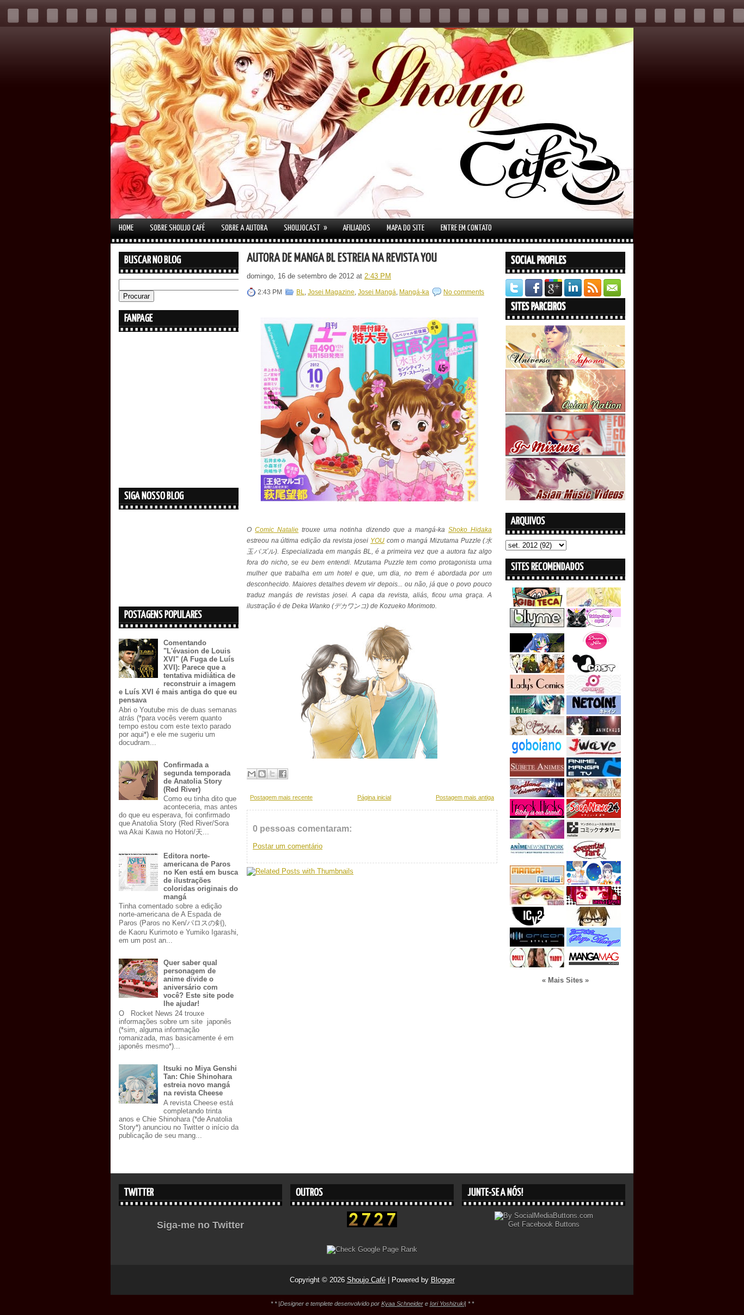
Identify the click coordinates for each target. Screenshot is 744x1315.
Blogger (443, 1280)
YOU (377, 540)
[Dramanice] (593, 650)
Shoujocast (305, 227)
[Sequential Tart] (593, 857)
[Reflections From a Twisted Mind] (537, 670)
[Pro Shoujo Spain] (593, 903)
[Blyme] (537, 625)
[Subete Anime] (537, 774)
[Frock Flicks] (537, 815)
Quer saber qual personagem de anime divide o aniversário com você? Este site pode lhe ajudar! (198, 983)
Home (126, 228)
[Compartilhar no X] (272, 773)
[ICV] (537, 923)
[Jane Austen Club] (537, 733)
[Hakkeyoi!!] (593, 923)
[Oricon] (537, 944)
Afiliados (356, 228)
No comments (463, 292)
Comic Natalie (276, 530)
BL (300, 292)
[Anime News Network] (537, 857)
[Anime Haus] (593, 733)
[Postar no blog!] (262, 773)
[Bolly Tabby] (537, 965)
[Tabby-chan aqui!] (593, 625)
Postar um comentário (287, 846)
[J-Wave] (593, 753)
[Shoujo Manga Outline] (537, 903)
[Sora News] (593, 815)
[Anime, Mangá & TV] (593, 774)
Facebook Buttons (551, 1224)
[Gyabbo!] (537, 650)
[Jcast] (593, 670)
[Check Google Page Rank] (372, 1249)
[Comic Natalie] (593, 836)
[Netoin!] (593, 712)
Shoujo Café (366, 1280)
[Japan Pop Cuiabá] (593, 691)
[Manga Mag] (593, 965)
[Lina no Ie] (593, 604)
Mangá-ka (414, 292)
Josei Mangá (377, 292)
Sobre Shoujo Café (177, 228)
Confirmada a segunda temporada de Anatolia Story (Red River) (196, 777)
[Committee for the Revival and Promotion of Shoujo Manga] (593, 944)
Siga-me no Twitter (200, 1225)
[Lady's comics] (537, 691)
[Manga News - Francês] (537, 882)
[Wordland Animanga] (537, 795)
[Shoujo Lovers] (593, 882)
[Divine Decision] (593, 795)
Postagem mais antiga (465, 797)
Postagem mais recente (281, 797)
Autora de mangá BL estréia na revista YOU (342, 258)
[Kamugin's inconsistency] (537, 836)
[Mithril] (537, 712)
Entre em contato (466, 228)
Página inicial (374, 797)
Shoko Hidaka (470, 530)
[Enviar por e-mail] (251, 773)
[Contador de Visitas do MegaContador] (372, 1225)
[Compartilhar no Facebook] (282, 773)
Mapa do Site (405, 228)
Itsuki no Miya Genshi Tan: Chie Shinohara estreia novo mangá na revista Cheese (200, 1080)
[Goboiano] (537, 753)
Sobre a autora (244, 228)
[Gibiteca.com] (537, 604)
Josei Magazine (331, 292)
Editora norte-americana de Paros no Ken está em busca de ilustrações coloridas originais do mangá (200, 876)
